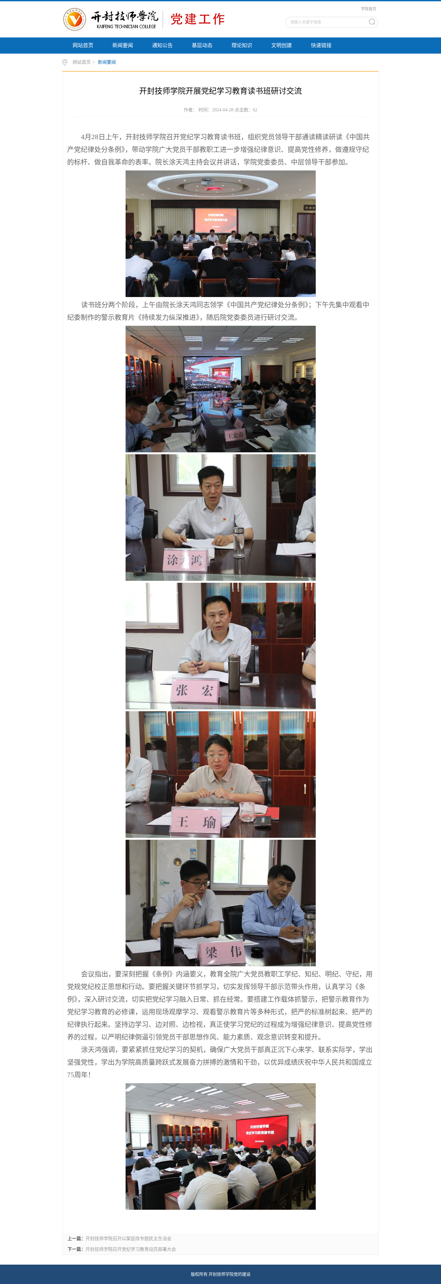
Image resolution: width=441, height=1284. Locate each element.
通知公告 (162, 45)
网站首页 (83, 45)
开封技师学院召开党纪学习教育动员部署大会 (131, 1249)
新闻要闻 (122, 45)
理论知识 (241, 45)
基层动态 (202, 45)
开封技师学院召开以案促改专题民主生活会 (128, 1238)
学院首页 (368, 9)
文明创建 (281, 45)
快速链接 (321, 45)
